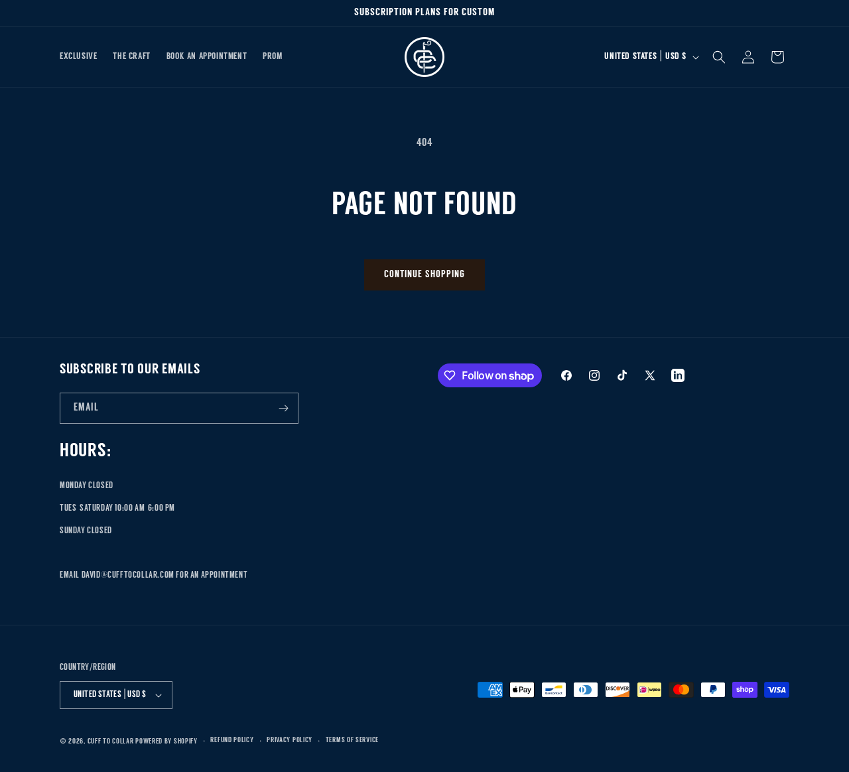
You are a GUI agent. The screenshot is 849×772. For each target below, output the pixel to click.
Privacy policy (289, 740)
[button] (719, 57)
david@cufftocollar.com (128, 575)
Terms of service (352, 740)
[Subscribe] (283, 408)
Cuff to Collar (111, 741)
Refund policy (231, 740)
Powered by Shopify (166, 741)
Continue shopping (424, 275)
